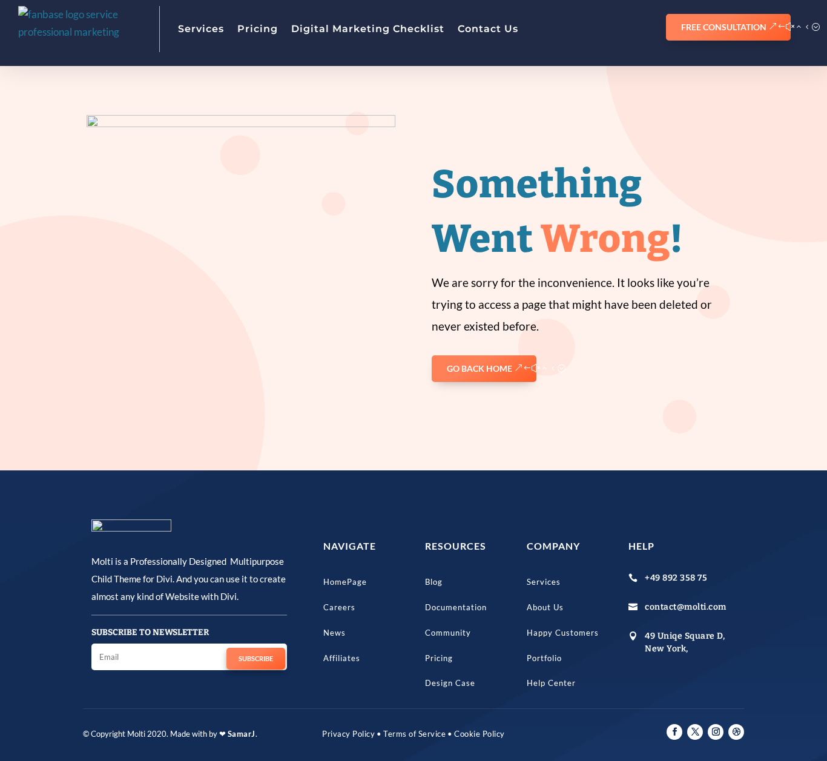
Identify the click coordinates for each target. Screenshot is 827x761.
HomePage (345, 582)
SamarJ (241, 734)
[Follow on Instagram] (715, 732)
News (334, 632)
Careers (339, 607)
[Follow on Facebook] (674, 732)
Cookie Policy (479, 734)
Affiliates (341, 658)
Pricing (257, 29)
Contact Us (488, 29)
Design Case (450, 683)
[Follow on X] (695, 732)
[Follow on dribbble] (736, 732)
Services (201, 29)
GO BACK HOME (479, 368)
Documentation (456, 607)
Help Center (551, 683)
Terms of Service (414, 734)
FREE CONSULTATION (723, 27)
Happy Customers (563, 632)
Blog (434, 582)
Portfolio (544, 658)
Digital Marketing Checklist (367, 29)
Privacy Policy (348, 734)
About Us (545, 607)
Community (448, 632)
